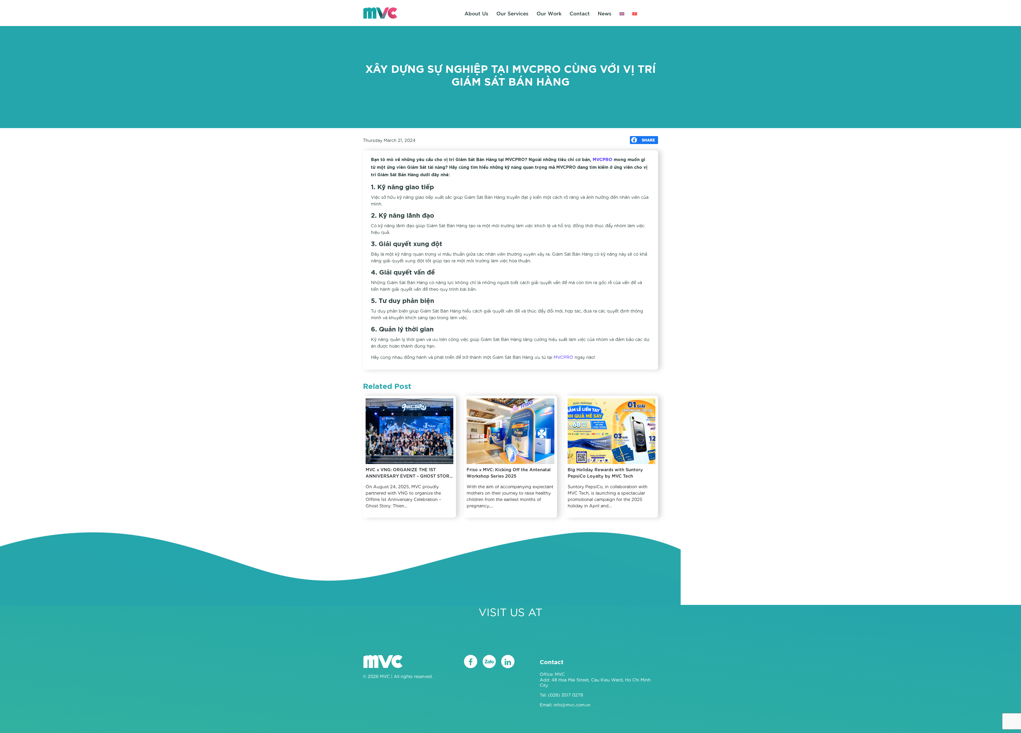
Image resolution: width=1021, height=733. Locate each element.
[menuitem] (622, 13)
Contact (580, 13)
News (605, 13)
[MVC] (380, 12)
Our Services (512, 13)
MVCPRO (602, 160)
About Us (476, 13)
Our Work (549, 13)
